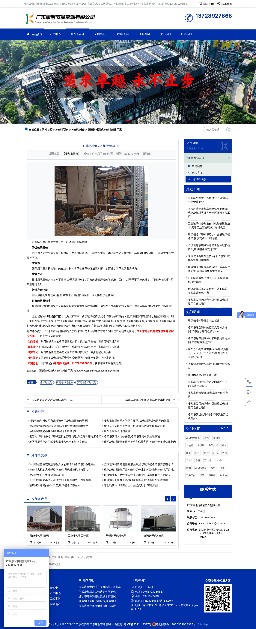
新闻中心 (100, 34)
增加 (188, 467)
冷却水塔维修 (193, 437)
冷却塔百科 (77, 34)
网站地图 (208, 3)
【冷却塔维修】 (71, 153)
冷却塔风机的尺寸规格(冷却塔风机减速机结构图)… (59, 469)
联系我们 (227, 3)
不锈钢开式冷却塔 (116, 535)
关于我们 (165, 34)
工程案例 (144, 34)
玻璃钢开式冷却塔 (154, 535)
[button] (123, 120)
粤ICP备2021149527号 (137, 624)
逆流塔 (201, 445)
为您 (224, 452)
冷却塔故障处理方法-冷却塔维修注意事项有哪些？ (58, 425)
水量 (188, 452)
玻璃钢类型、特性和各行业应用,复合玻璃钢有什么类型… (137, 474)
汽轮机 (207, 460)
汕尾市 (88, 557)
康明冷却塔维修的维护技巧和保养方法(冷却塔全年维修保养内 (140, 441)
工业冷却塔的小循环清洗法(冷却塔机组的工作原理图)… (61, 480)
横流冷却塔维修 (64, 382)
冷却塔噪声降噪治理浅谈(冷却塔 (98, 605)
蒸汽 (206, 437)
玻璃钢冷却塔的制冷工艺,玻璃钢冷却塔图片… (55, 485)
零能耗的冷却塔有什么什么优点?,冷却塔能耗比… (132, 485)
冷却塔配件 (122, 34)
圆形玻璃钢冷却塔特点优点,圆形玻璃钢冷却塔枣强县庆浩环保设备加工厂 (209, 212)
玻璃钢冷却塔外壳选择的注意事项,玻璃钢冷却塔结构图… (137, 480)
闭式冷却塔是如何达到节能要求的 (98, 591)
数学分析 (213, 445)
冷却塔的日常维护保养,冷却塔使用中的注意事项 (132, 436)
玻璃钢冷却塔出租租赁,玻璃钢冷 (97, 601)
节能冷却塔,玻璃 (39, 535)
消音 (206, 452)
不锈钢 (212, 475)
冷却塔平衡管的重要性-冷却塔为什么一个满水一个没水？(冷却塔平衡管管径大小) (208, 353)
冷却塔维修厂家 (52, 316)
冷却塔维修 (61, 19)
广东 (215, 452)
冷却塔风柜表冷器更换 (117, 431)
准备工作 (190, 475)
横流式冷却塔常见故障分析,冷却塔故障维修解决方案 (134, 425)
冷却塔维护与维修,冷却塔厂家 (46, 474)
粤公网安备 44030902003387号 (176, 624)
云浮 (80, 557)
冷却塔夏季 (201, 467)
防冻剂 (219, 460)
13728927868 (249, 382)
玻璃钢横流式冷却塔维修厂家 (56, 370)
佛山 (73, 557)
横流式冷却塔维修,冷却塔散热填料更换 (148, 399)
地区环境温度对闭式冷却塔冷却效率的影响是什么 (58, 441)
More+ (225, 428)
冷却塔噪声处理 (50, 564)
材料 (197, 452)
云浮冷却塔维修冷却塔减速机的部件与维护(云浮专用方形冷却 (65, 436)
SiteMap (203, 624)
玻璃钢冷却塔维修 (86, 382)
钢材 (224, 445)
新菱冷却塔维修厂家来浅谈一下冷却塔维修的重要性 (59, 420)
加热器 (189, 445)
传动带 (216, 437)
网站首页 (37, 34)
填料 (188, 460)
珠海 (60, 557)
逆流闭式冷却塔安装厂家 (202, 374)
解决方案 (197, 172)
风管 (202, 475)
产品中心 (55, 34)
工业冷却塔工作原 (78, 535)
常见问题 (197, 166)
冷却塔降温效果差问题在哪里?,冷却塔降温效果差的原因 (136, 420)
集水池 (223, 475)
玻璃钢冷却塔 (74, 241)
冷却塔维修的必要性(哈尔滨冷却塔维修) (52, 431)
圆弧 (222, 467)
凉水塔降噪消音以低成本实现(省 (98, 596)
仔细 (197, 460)
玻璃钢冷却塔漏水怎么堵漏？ (205, 320)
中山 (67, 557)
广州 (54, 557)
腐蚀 (213, 467)
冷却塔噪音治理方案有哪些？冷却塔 (100, 586)
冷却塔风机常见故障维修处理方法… (52, 399)
